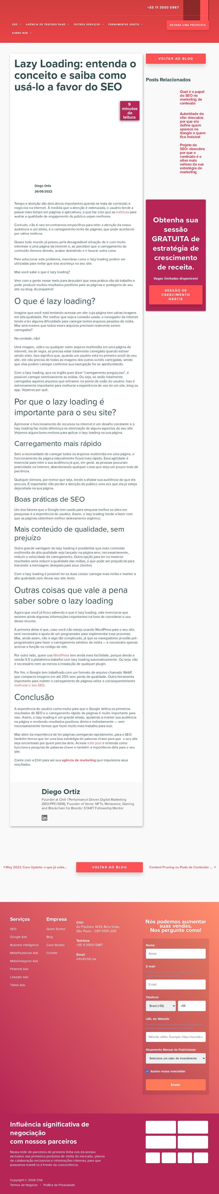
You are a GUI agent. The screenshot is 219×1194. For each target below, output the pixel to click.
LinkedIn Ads (19, 977)
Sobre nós (20, 33)
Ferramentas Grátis (123, 24)
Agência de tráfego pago (46, 24)
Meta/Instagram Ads (24, 961)
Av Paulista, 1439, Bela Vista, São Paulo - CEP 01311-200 (98, 928)
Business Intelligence (24, 945)
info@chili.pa (86, 958)
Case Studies (55, 945)
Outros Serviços (87, 24)
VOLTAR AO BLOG (109, 867)
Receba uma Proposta (188, 25)
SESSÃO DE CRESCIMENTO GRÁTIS (175, 294)
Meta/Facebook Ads (24, 953)
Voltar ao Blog (176, 58)
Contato (52, 953)
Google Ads (18, 937)
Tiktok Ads (17, 985)
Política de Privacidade (59, 1185)
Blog (49, 937)
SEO (15, 24)
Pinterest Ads (19, 969)
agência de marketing (79, 760)
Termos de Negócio (24, 1185)
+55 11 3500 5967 (89, 944)
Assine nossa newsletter (167, 1071)
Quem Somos (55, 929)
